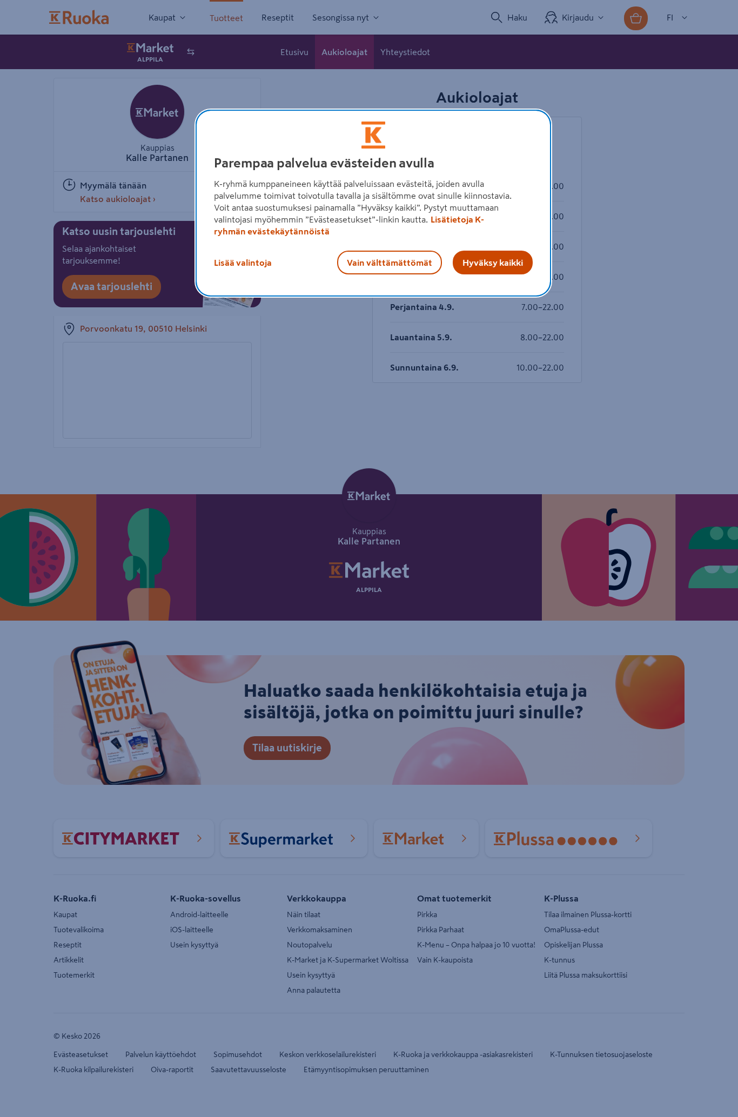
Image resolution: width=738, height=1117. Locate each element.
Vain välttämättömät (389, 262)
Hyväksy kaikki (492, 262)
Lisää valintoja (243, 262)
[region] (373, 203)
